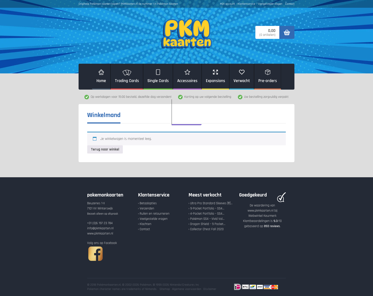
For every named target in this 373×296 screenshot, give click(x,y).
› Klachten (144, 224)
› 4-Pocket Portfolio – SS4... (206, 214)
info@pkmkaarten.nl (100, 228)
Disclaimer (209, 289)
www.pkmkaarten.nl (100, 233)
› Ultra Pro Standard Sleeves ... (210, 203)
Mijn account (227, 4)
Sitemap (165, 289)
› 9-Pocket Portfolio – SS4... (206, 208)
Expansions (215, 81)
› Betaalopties (147, 203)
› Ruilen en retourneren (153, 214)
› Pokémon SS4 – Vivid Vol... (206, 219)
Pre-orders (267, 81)
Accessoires (187, 81)
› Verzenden (146, 208)
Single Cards (158, 81)
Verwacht (242, 81)
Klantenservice (246, 4)
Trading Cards (127, 81)
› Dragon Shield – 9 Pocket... (206, 224)
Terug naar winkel (105, 149)
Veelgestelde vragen (270, 4)
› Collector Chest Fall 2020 (206, 229)
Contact (289, 4)
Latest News (187, 116)
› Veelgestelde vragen (153, 219)
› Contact (144, 229)
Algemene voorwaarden (186, 289)
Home (101, 81)
